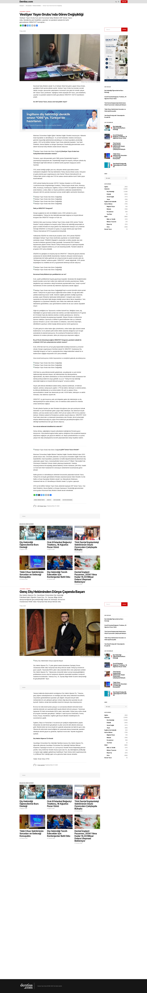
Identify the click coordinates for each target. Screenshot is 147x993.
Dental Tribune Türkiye (39, 499)
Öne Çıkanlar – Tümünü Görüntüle (33, 5)
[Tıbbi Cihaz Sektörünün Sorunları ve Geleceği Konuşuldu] (32, 563)
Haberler (28, 11)
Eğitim (106, 186)
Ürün (108, 227)
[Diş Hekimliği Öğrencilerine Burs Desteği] (32, 533)
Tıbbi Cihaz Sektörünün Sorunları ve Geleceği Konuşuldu (120, 156)
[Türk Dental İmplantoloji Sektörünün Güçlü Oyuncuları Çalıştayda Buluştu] (87, 533)
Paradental (110, 211)
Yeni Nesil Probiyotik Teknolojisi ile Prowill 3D (120, 165)
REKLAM (124, 1)
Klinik (105, 216)
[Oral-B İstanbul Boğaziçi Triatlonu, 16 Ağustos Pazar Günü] (60, 533)
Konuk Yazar (108, 229)
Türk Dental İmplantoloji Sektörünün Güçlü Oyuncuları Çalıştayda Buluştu (119, 146)
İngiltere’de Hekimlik (110, 201)
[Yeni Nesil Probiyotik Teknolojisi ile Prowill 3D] (107, 165)
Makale (109, 209)
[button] (116, 1)
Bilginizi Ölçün (111, 206)
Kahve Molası (108, 204)
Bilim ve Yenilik (111, 219)
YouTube (109, 214)
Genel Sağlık (110, 196)
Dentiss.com (26, 1)
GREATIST (49, 499)
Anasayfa (22, 5)
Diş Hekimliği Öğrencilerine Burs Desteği (119, 128)
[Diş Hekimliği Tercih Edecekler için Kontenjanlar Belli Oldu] (60, 563)
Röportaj (109, 224)
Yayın (108, 199)
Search (124, 29)
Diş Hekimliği (22, 11)
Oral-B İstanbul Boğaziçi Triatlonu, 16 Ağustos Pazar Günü (120, 136)
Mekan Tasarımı (111, 221)
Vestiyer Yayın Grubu (67, 499)
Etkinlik (109, 194)
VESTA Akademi (57, 499)
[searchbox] (112, 29)
